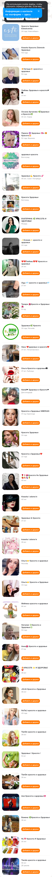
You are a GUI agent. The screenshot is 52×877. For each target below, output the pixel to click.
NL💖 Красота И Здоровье (33, 839)
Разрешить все (15, 18)
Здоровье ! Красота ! (31, 753)
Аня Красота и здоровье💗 (33, 796)
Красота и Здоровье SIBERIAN (35, 411)
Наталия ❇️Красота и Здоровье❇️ (31, 626)
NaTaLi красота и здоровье (33, 710)
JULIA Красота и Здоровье (33, 689)
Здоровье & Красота (30, 518)
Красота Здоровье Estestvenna (29, 27)
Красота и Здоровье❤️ (31, 454)
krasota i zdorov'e (29, 539)
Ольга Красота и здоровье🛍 (34, 368)
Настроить (32, 18)
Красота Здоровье (29, 197)
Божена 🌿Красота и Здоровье (35, 817)
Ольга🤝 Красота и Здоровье (34, 582)
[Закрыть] (38, 11)
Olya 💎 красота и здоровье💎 (35, 283)
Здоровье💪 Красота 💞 (32, 176)
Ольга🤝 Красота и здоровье (34, 561)
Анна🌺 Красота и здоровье (34, 646)
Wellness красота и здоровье (34, 603)
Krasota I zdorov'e (29, 496)
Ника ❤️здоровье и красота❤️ (35, 347)
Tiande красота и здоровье (33, 860)
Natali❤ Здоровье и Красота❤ (35, 389)
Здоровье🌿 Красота (31, 325)
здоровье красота (29, 154)
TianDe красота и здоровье (33, 732)
